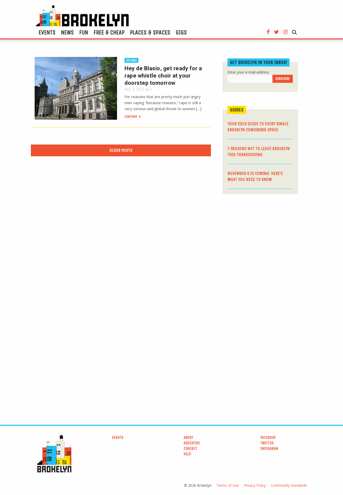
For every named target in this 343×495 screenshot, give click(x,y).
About (188, 437)
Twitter (266, 443)
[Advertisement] (260, 236)
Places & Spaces (150, 32)
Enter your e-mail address (248, 72)
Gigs (181, 32)
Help (187, 454)
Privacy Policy (255, 485)
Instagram (269, 448)
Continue (131, 116)
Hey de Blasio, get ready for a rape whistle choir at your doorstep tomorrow (163, 75)
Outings (131, 60)
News (67, 32)
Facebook (268, 437)
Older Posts (120, 150)
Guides (237, 110)
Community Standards (289, 485)
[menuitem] (47, 32)
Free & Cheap (109, 32)
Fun (83, 32)
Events (47, 32)
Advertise (192, 443)
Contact (190, 448)
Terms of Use (227, 485)
